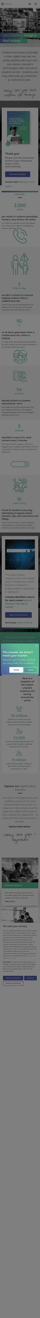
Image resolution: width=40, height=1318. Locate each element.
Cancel (30, 670)
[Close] (36, 646)
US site (16, 670)
